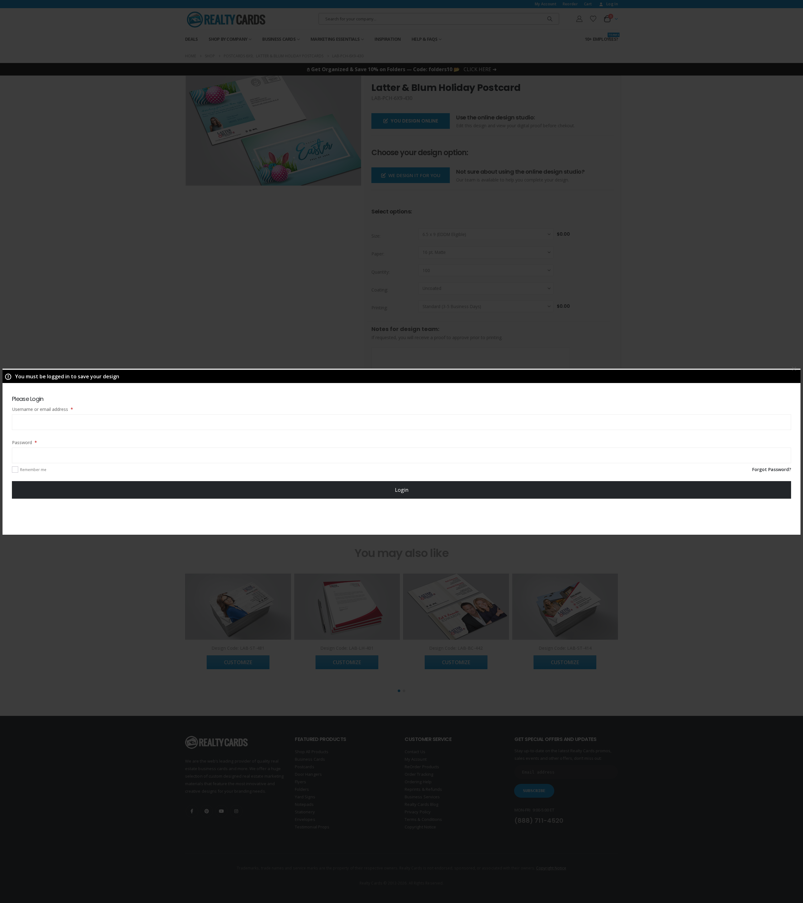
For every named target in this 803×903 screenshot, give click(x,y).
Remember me (33, 469)
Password (33, 442)
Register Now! (402, 516)
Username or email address (51, 409)
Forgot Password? (771, 469)
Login (401, 489)
